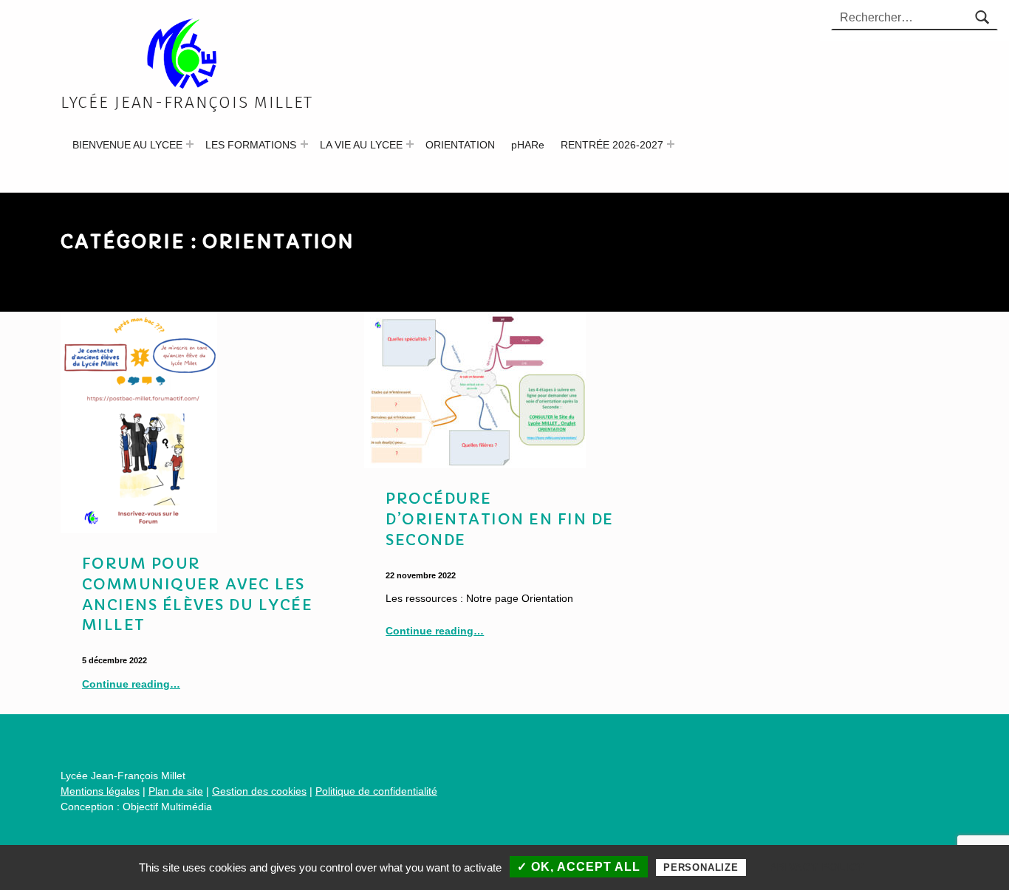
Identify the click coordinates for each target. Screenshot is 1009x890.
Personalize (701, 867)
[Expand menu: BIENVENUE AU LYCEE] (190, 144)
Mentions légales (100, 791)
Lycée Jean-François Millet (187, 102)
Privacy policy (817, 867)
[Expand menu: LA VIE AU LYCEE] (410, 144)
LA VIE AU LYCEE (361, 145)
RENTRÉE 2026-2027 (612, 145)
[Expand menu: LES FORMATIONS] (304, 144)
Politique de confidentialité (376, 791)
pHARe (527, 145)
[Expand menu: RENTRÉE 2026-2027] (670, 144)
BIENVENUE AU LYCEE (127, 145)
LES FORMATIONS (250, 145)
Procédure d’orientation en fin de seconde (500, 519)
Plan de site (175, 791)
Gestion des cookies (259, 791)
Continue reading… (131, 684)
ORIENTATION (460, 145)
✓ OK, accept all (578, 866)
